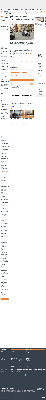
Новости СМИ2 (12, 106)
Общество (20, 353)
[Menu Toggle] (1, 11)
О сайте (2, 352)
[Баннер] (8, 13)
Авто (11, 352)
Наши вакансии (3, 359)
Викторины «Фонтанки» (14, 358)
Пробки (23, 11)
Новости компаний (14, 108)
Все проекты (27, 366)
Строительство (21, 359)
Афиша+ (12, 353)
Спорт (20, 358)
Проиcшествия (21, 357)
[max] (12, 371)
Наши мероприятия (3, 357)
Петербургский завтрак (40, 9)
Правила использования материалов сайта (40, 390)
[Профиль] (45, 11)
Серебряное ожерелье (17, 9)
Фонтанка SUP (2, 9)
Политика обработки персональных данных (40, 389)
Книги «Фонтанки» (28, 359)
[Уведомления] (43, 11)
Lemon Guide (29, 9)
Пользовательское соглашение (39, 388)
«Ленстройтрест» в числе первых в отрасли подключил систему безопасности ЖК (27, 119)
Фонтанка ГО (12, 9)
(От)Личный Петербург (28, 357)
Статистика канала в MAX (4, 360)
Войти (12, 84)
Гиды (11, 360)
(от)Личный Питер (7, 9)
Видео (12, 357)
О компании (2, 358)
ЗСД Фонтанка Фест (33, 9)
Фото (20, 366)
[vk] (15, 371)
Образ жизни (21, 352)
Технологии (20, 360)
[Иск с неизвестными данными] (39, 19)
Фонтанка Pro (27, 352)
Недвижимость (13, 366)
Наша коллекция (28, 358)
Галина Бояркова (15, 56)
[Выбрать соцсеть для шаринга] (33, 23)
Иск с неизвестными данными (38, 23)
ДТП (11, 59)
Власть (12, 359)
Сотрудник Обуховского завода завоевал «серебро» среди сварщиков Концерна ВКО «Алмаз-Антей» (16, 119)
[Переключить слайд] (45, 19)
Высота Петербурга (28, 365)
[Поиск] (41, 11)
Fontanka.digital (28, 360)
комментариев (14, 22)
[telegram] (13, 371)
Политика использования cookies (39, 391)
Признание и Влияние (24, 9)
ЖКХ (11, 365)
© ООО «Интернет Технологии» (18, 397)
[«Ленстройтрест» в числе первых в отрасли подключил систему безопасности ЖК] (28, 114)
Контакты (2, 353)
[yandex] (19, 371)
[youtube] (17, 371)
